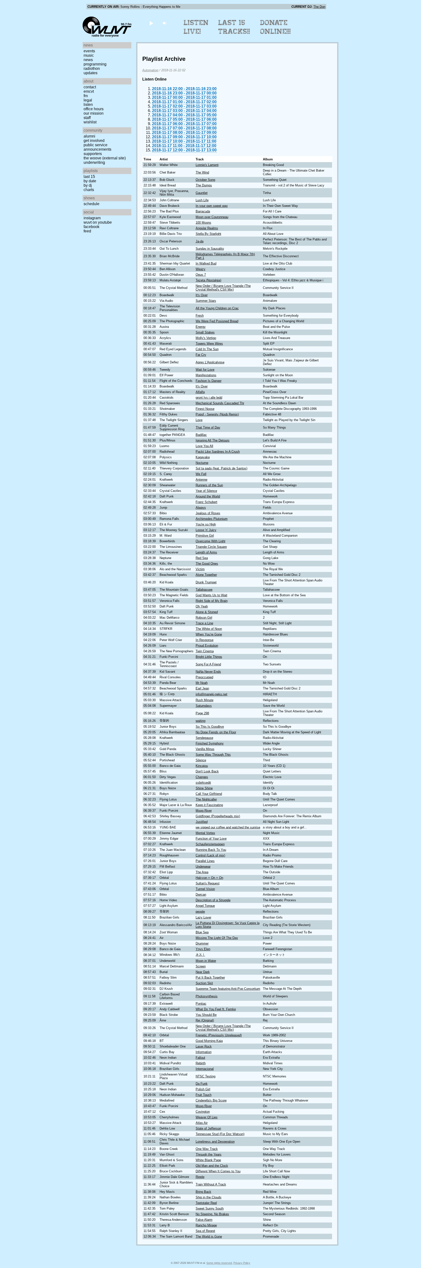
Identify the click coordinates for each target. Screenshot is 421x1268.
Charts (89, 190)
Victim (200, 569)
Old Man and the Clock (212, 1165)
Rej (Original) (205, 1020)
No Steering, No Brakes (212, 1214)
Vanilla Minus (205, 749)
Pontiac (201, 1003)
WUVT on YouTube (98, 222)
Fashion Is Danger (208, 381)
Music (89, 55)
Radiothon (92, 68)
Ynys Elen (203, 949)
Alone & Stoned (207, 612)
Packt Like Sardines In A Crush (218, 451)
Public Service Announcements (97, 147)
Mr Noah (202, 683)
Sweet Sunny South (210, 1208)
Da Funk (202, 1083)
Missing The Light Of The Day (217, 938)
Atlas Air (202, 1123)
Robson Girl (204, 617)
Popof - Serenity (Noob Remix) (217, 414)
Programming (95, 64)
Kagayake (203, 457)
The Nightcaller (206, 799)
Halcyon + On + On (209, 878)
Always (201, 507)
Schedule (91, 204)
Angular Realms (207, 228)
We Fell (201, 474)
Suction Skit (204, 983)
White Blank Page (208, 1160)
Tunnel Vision (205, 889)
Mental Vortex (205, 833)
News (88, 60)
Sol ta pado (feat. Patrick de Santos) (221, 468)
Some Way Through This (213, 754)
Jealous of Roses (208, 513)
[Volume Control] (165, 23)
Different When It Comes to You (218, 1171)
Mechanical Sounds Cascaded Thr (220, 403)
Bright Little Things (209, 657)
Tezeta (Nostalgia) (208, 280)
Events (89, 51)
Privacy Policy (241, 1262)
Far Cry (201, 355)
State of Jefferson (208, 1128)
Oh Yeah (202, 606)
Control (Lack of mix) (210, 855)
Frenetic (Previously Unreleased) (219, 1035)
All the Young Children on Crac (217, 308)
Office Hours (94, 109)
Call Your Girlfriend (209, 794)
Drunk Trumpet (206, 582)
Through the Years (208, 1154)
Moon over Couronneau (212, 217)
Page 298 (202, 713)
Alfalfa (200, 392)
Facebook (91, 227)
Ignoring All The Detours (213, 440)
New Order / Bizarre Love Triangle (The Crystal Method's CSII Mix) (223, 287)
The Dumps (204, 185)
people (200, 911)
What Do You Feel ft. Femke (216, 1009)
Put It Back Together (210, 977)
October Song (205, 180)
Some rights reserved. (219, 1262)
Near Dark (203, 972)
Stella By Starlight (208, 234)
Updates (90, 73)
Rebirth (201, 1063)
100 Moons (203, 222)
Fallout (200, 1057)
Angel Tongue (205, 906)
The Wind (202, 172)
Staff (87, 118)
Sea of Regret (205, 1231)
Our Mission (94, 113)
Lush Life (202, 200)
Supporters (93, 154)
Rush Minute (204, 700)
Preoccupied (204, 677)
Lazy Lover (203, 917)
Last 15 (89, 177)
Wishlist (90, 122)
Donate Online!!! (275, 27)
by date (90, 181)
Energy (201, 327)
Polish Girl (203, 1089)
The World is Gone (209, 1236)
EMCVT (89, 91)
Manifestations (206, 375)
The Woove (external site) (105, 158)
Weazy (200, 269)
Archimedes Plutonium (212, 519)
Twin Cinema (205, 651)
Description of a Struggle (213, 900)
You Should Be (206, 1015)
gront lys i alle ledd (209, 397)
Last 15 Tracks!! (234, 27)
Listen (88, 104)
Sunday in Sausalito (210, 248)
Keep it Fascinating (209, 805)
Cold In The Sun (207, 349)
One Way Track (207, 1149)
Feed (87, 231)
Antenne (201, 479)
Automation (150, 70)
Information (203, 1052)
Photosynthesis (207, 996)
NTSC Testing (205, 1076)
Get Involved (94, 140)
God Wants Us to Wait (211, 595)
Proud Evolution (207, 645)
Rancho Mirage (206, 1225)
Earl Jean (202, 688)
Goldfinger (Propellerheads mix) (218, 816)
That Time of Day (208, 427)
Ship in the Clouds (208, 1197)
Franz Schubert (206, 502)
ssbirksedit (203, 782)
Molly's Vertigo (206, 338)
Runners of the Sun (209, 485)
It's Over (202, 295)
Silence (201, 760)
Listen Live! (196, 27)
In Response (204, 640)
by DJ (88, 185)
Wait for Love (205, 369)
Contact (90, 87)
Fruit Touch (203, 1095)
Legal (88, 100)
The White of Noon (209, 629)
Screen (201, 966)
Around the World (208, 496)
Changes (202, 777)
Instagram (92, 218)
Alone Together (206, 575)
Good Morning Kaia (209, 1041)
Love (199, 420)
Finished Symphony (210, 743)
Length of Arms (206, 552)
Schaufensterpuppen (210, 844)
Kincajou (202, 766)
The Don (319, 7)
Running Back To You (211, 850)
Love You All (204, 446)
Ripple (200, 1177)
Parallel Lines (205, 861)
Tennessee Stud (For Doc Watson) (220, 1134)
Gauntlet (202, 193)
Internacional (205, 1069)
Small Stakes (205, 332)
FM (86, 96)
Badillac (201, 435)
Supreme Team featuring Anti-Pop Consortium (228, 989)
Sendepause (204, 738)
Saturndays (204, 706)
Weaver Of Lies (207, 1117)
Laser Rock (204, 1046)
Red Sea (202, 558)
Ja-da (199, 241)
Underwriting (94, 162)
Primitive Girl (205, 535)
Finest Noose (205, 409)
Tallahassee (204, 589)
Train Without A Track (211, 1184)
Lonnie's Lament (207, 165)
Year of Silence (206, 491)
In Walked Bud (206, 263)
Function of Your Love (211, 838)
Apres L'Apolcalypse (210, 362)
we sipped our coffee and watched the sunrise (228, 827)
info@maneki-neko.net (211, 694)
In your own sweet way (212, 206)
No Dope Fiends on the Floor (216, 732)
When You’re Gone (209, 634)
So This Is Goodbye (210, 726)
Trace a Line (204, 623)
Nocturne (202, 463)
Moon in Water (206, 961)
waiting (200, 721)
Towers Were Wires (209, 343)
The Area (202, 872)
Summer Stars (206, 301)
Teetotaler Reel (206, 1203)
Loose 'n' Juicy (206, 530)
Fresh (200, 315)
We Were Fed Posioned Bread (217, 321)
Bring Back (203, 1192)
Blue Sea (202, 932)
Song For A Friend (208, 664)
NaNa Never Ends (208, 671)
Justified (202, 822)
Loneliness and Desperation (215, 1141)
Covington (203, 1111)
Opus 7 (201, 274)
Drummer (202, 943)
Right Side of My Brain (212, 601)
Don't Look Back (207, 771)
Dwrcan (201, 894)
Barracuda (203, 211)
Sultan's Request (208, 883)
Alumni (89, 136)
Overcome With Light (210, 541)
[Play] (151, 23)
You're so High (206, 524)
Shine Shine (204, 788)
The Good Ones (207, 563)
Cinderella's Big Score (211, 1100)
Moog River (204, 810)
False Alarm (204, 1220)
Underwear (203, 866)
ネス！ (200, 954)
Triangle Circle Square (211, 547)
